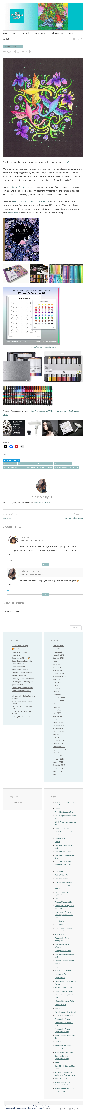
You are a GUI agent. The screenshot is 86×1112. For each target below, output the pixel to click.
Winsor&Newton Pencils (67, 467)
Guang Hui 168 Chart (63, 950)
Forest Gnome (17, 655)
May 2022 (57, 710)
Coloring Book (45, 464)
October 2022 (58, 701)
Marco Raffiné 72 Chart (64, 987)
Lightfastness (57, 33)
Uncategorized (12, 460)
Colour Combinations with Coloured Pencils (22, 662)
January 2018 (58, 771)
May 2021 (57, 737)
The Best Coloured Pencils (22, 672)
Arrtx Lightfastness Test (21, 717)
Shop (71, 33)
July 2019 (56, 753)
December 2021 (59, 725)
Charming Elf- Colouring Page (23, 681)
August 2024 (57, 661)
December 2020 (59, 747)
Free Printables (61, 934)
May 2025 (57, 649)
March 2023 (57, 685)
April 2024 (57, 667)
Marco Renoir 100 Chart (64, 991)
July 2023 (56, 679)
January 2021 (58, 743)
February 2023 (58, 688)
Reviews (58, 1041)
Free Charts (59, 921)
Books (14, 33)
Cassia (24, 537)
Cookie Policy (44, 1108)
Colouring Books (61, 878)
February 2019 (58, 759)
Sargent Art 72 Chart (63, 1045)
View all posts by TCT (42, 502)
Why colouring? (61, 1078)
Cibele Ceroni (29, 571)
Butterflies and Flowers (20, 669)
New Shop (10, 515)
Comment (75, 628)
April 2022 (57, 713)
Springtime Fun (17, 684)
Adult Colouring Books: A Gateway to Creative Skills (22, 692)
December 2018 (59, 765)
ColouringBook (64, 464)
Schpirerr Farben (61, 1049)
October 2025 (58, 646)
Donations (59, 898)
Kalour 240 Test (61, 974)
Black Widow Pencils (63, 828)
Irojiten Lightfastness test (64, 970)
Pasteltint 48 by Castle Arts (22, 187)
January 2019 (58, 762)
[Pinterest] (82, 37)
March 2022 (57, 716)
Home (6, 33)
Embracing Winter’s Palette (22, 687)
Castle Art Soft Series (63, 851)
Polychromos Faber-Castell (65, 1012)
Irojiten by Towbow (62, 967)
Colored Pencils (28, 464)
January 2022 (58, 722)
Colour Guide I (60, 871)
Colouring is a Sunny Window (23, 678)
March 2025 (57, 652)
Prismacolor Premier (63, 1019)
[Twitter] (78, 37)
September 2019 (59, 750)
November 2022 (59, 698)
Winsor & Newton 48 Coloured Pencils (31, 201)
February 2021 (58, 740)
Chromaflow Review (62, 868)
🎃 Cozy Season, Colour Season (23, 649)
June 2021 (56, 734)
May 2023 (57, 682)
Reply (45, 564)
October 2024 (58, 658)
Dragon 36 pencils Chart (64, 902)
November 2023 (59, 676)
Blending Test (60, 838)
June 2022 (56, 707)
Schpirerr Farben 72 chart (64, 1052)
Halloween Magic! (19, 666)
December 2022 (59, 694)
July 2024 (56, 664)
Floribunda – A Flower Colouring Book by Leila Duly (64, 914)
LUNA (66, 162)
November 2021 (59, 728)
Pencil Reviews (60, 1005)
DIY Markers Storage (20, 646)
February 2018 (58, 768)
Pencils (26, 33)
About (6, 39)
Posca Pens (12, 212)
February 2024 (58, 673)
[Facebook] (73, 37)
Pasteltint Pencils (30, 467)
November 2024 (59, 655)
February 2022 (58, 719)
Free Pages (40, 33)
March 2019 (57, 756)
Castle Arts (11, 464)
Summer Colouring (19, 675)
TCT (20, 46)
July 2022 (56, 704)
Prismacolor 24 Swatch (64, 1015)
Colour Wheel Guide (62, 875)
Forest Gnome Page (19, 652)
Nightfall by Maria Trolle (64, 1001)
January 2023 (58, 691)
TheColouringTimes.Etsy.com (43, 346)
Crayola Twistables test (64, 882)
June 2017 (56, 774)
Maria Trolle (11, 467)
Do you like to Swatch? (74, 515)
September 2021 (59, 731)
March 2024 (57, 670)
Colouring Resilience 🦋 (21, 658)
